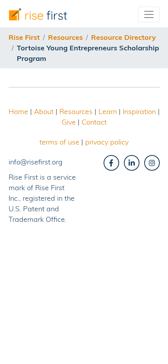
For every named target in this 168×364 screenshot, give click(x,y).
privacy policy (107, 141)
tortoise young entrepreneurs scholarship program (88, 53)
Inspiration (139, 111)
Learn (107, 111)
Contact (94, 122)
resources (65, 37)
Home (18, 111)
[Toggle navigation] (149, 14)
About (44, 111)
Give (69, 122)
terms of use (59, 141)
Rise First (24, 37)
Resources (76, 111)
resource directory (123, 37)
